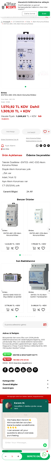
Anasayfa (6, 22)
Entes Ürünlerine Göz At (9, 139)
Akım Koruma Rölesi (41, 22)
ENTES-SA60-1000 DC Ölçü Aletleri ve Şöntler (12, 296)
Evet (44, 13)
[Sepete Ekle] (8, 248)
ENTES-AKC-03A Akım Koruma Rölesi (39, 234)
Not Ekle (5, 149)
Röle (28, 22)
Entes (4, 93)
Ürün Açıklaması (12, 155)
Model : (5, 102)
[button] (25, 86)
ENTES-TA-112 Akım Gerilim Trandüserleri (38, 296)
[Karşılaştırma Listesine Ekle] (12, 248)
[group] (25, 56)
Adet (5, 451)
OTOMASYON (18, 22)
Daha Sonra (29, 13)
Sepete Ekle (34, 456)
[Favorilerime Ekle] (17, 248)
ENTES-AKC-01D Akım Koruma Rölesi (12, 234)
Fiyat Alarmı (10, 146)
